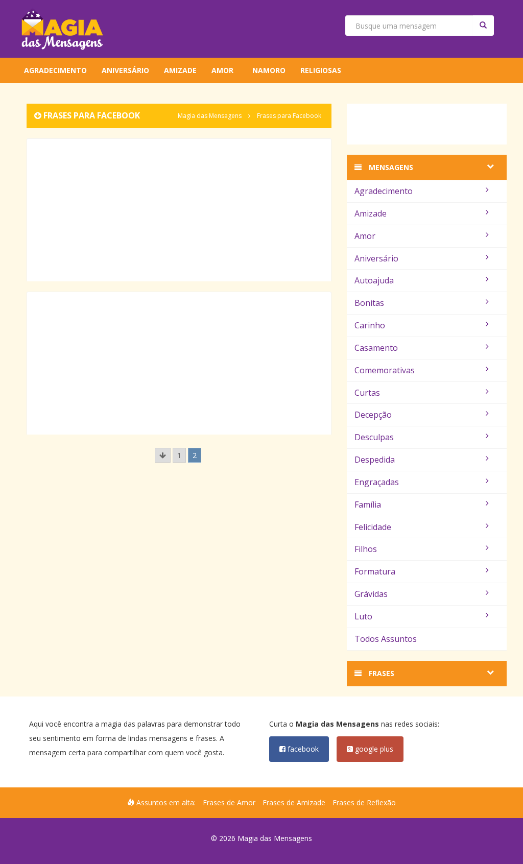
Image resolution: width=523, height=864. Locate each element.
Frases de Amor (229, 802)
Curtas (367, 392)
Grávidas (371, 593)
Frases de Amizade (294, 802)
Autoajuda (374, 280)
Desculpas (374, 437)
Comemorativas (384, 370)
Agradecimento (55, 70)
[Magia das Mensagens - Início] (62, 29)
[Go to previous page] (163, 455)
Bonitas (369, 302)
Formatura (374, 571)
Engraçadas (376, 482)
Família (367, 504)
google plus (373, 749)
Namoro (269, 70)
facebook (302, 749)
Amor (222, 70)
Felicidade (372, 527)
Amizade (180, 70)
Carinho (369, 325)
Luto (363, 616)
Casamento (376, 347)
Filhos (365, 549)
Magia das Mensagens (210, 115)
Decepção (373, 414)
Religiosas (320, 70)
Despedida (374, 459)
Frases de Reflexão (364, 802)
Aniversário (125, 70)
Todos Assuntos (385, 638)
